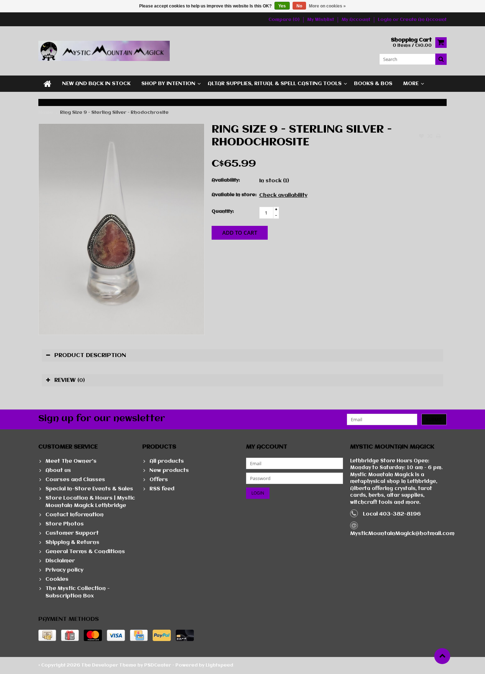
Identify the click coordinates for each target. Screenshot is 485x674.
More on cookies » (327, 6)
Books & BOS (373, 84)
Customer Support (72, 533)
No (299, 6)
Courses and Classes (75, 480)
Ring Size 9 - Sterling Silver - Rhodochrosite (114, 112)
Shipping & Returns (72, 542)
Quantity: (223, 211)
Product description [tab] (90, 355)
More (411, 84)
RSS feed (161, 489)
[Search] (441, 59)
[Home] (47, 83)
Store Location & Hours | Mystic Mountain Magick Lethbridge (90, 501)
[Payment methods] (47, 635)
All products (166, 461)
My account (356, 19)
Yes (282, 6)
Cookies (57, 579)
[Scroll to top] (442, 656)
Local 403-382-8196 (392, 514)
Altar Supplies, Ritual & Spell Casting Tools (275, 84)
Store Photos (64, 524)
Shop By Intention (168, 84)
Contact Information (74, 515)
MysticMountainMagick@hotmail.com (402, 533)
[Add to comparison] (430, 137)
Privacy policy (64, 570)
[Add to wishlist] (421, 137)
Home (45, 112)
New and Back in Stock (96, 84)
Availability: (226, 180)
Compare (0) (284, 19)
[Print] (438, 137)
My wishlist (320, 19)
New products (169, 470)
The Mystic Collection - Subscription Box (77, 592)
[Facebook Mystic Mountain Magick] (254, 51)
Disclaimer (60, 561)
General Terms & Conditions (85, 552)
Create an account (423, 19)
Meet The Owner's (71, 461)
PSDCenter (157, 665)
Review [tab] (69, 380)
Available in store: (234, 195)
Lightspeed (219, 665)
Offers (158, 480)
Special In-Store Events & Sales (89, 489)
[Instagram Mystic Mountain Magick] (265, 51)
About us (58, 470)
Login (385, 19)
